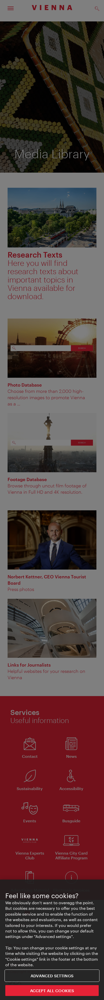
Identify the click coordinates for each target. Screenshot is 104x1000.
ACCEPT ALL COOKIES (52, 990)
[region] (52, 940)
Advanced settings (52, 975)
